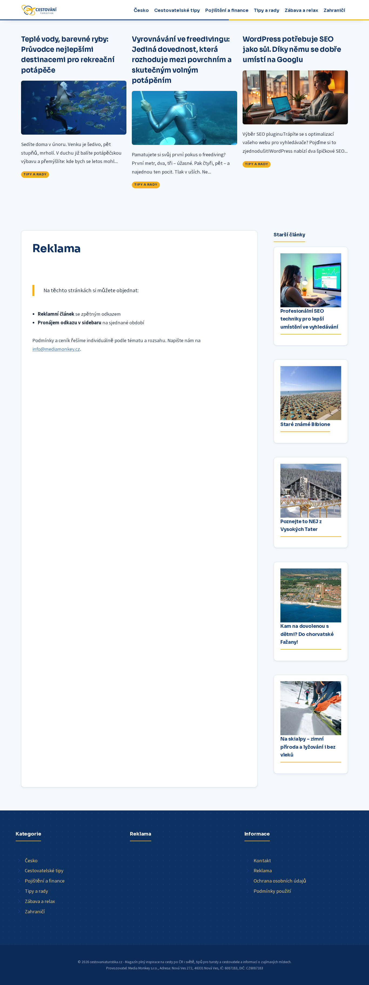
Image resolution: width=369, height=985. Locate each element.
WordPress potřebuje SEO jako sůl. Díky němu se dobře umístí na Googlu (292, 49)
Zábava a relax (301, 10)
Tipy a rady (266, 10)
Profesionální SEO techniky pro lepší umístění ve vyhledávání (309, 319)
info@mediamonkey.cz (56, 349)
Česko (141, 10)
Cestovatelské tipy (177, 10)
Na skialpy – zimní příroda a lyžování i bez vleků (308, 747)
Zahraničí (334, 10)
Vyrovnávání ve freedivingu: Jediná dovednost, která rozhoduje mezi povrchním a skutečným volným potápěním (182, 60)
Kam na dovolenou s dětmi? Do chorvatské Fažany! (307, 634)
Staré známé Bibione (305, 424)
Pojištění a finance (227, 10)
